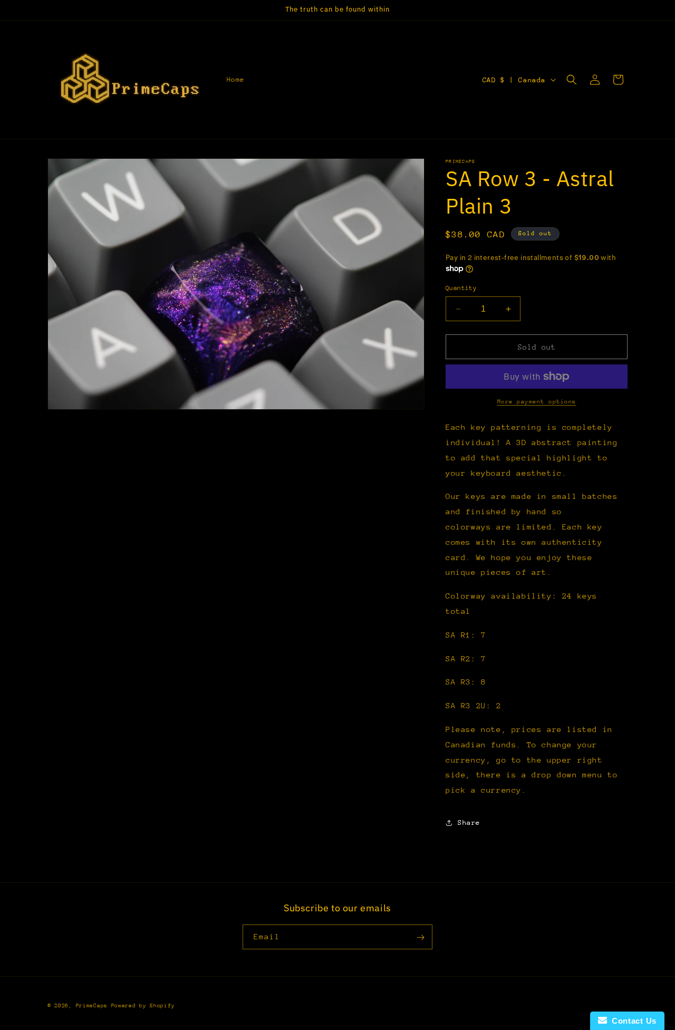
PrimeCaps (93, 1006)
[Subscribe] (420, 937)
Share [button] (469, 822)
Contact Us (632, 1020)
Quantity (461, 288)
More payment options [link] (536, 401)
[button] (571, 79)
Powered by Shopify (143, 1006)
